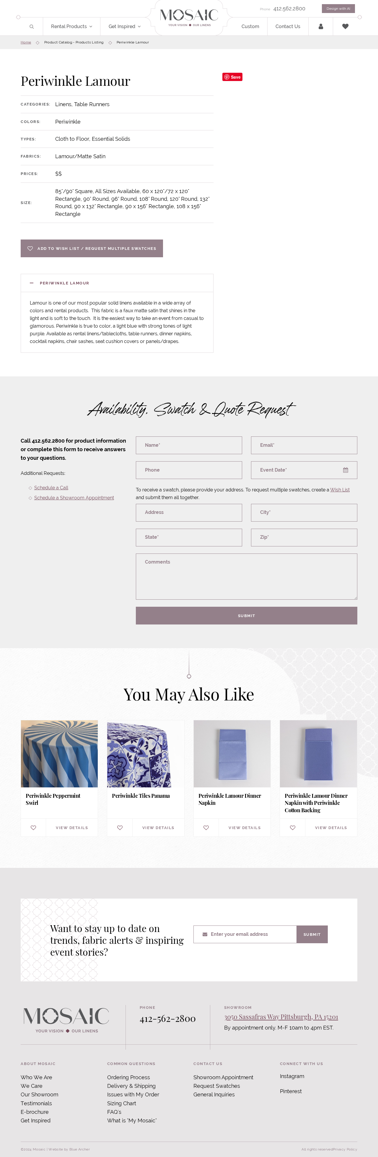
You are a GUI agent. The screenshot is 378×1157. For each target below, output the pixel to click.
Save (236, 77)
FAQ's (114, 1112)
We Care (32, 1086)
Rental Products (69, 26)
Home (26, 42)
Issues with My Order (133, 1094)
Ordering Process (128, 1077)
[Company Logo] (189, 18)
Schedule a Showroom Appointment (74, 498)
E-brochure (35, 1112)
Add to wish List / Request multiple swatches (97, 248)
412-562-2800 (168, 1018)
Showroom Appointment (223, 1077)
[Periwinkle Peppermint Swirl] (59, 778)
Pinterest (291, 1091)
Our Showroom (39, 1094)
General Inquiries (214, 1094)
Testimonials (36, 1103)
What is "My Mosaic (131, 1120)
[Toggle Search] (32, 26)
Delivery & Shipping (131, 1086)
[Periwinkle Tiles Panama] (145, 778)
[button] (94, 26)
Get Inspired (122, 26)
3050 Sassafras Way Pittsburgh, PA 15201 (281, 1016)
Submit (246, 615)
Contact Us (288, 26)
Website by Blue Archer (69, 1149)
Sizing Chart (121, 1103)
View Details (72, 827)
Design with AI (338, 9)
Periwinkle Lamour (64, 283)
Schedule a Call (51, 488)
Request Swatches (216, 1086)
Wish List (340, 490)
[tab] (117, 283)
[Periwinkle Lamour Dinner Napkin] (232, 778)
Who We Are (36, 1077)
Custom (250, 26)
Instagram (292, 1076)
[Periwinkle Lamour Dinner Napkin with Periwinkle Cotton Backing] (318, 778)
